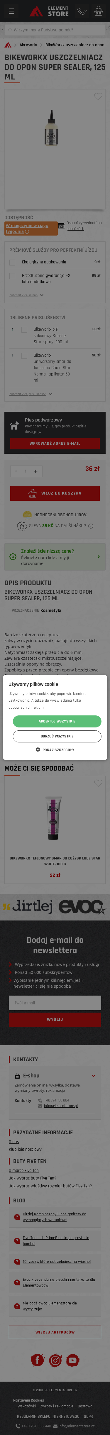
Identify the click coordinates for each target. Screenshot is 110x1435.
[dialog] (55, 717)
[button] (55, 750)
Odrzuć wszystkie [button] (57, 736)
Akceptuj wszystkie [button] (57, 721)
